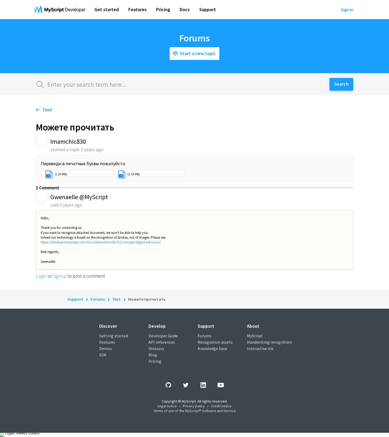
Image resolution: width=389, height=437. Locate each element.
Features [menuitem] (137, 9)
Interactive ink (260, 348)
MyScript (255, 335)
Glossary (156, 348)
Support (75, 299)
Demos (105, 348)
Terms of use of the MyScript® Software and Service (194, 410)
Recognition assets (215, 342)
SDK (103, 354)
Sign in (347, 9)
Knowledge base (212, 348)
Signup (59, 276)
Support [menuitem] (207, 9)
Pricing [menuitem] (163, 9)
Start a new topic (198, 53)
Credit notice (221, 406)
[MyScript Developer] (61, 9)
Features (107, 342)
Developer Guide (163, 335)
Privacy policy (194, 406)
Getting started (113, 335)
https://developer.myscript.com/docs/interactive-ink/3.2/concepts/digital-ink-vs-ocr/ (101, 242)
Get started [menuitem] (106, 9)
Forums (98, 299)
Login (41, 276)
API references (161, 342)
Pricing (154, 361)
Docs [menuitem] (185, 9)
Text (47, 110)
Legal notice (167, 406)
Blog (152, 354)
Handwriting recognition (269, 342)
